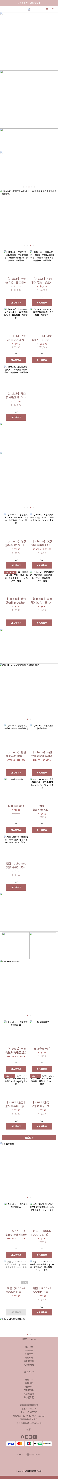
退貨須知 (29, 1386)
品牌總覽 (29, 1350)
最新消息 (29, 1346)
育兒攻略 (29, 1357)
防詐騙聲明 (29, 1364)
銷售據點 (29, 1383)
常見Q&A (29, 1379)
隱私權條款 (29, 1361)
